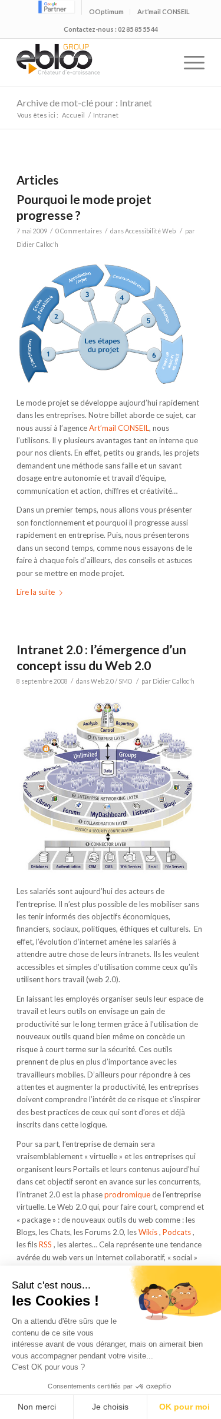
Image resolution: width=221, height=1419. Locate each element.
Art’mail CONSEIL (163, 11)
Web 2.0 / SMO (111, 681)
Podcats (177, 1232)
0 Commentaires (78, 231)
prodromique (127, 1194)
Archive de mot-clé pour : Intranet (84, 102)
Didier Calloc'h (37, 244)
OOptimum (106, 11)
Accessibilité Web (150, 231)
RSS (45, 1244)
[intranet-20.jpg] (110, 872)
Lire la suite (36, 592)
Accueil (73, 115)
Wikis (147, 1232)
